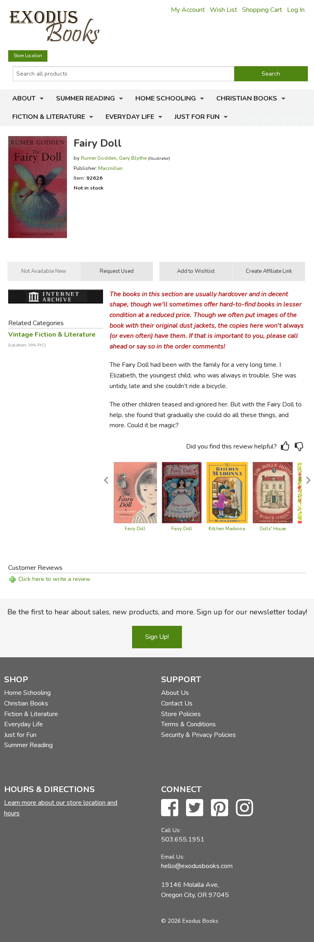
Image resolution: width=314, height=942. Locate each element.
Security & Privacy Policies (198, 734)
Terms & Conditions (188, 724)
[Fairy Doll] (135, 492)
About (24, 98)
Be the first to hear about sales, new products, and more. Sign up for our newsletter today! (157, 612)
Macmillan (110, 168)
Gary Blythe (133, 157)
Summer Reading (85, 98)
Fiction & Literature (48, 116)
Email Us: (172, 857)
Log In (296, 9)
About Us (175, 692)
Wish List (223, 9)
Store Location (27, 56)
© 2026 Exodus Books (189, 921)
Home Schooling (165, 98)
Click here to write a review (54, 579)
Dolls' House (273, 529)
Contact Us (177, 703)
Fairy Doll (135, 529)
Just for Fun (197, 116)
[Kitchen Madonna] (227, 492)
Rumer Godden (99, 157)
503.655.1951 (182, 839)
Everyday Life (129, 116)
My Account (188, 9)
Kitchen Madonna (227, 529)
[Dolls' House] (273, 492)
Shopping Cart (262, 9)
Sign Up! (157, 636)
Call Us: (171, 830)
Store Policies (181, 714)
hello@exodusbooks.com (197, 866)
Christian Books (246, 98)
